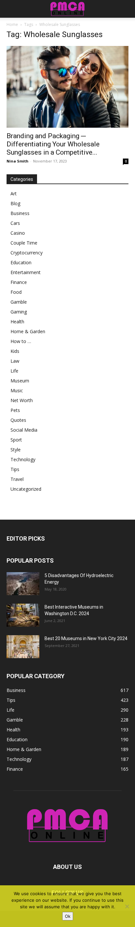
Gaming (18, 312)
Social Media (23, 430)
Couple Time (23, 243)
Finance (18, 282)
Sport (16, 440)
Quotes (18, 420)
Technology (22, 459)
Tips (14, 469)
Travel (17, 479)
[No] (127, 906)
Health (17, 321)
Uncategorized (25, 489)
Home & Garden (27, 331)
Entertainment (25, 272)
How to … (20, 341)
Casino (17, 233)
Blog (15, 203)
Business (19, 213)
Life (14, 371)
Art (13, 193)
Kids (14, 351)
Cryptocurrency (26, 252)
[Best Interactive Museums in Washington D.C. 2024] (23, 615)
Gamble (18, 302)
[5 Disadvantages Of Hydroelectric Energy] (23, 583)
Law (14, 361)
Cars (15, 223)
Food (16, 292)
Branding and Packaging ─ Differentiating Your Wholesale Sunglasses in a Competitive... (53, 144)
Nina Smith (18, 161)
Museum (19, 380)
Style (15, 449)
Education (20, 262)
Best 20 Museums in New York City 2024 (86, 638)
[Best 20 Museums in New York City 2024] (23, 646)
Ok (67, 916)
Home (12, 24)
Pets (15, 410)
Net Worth (21, 400)
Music (16, 390)
